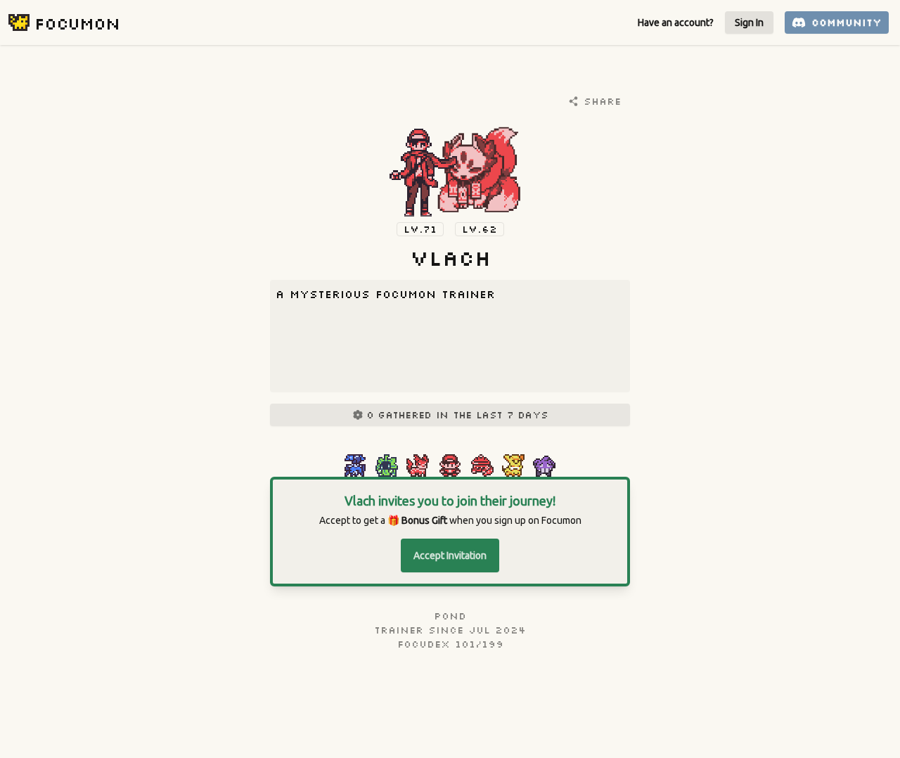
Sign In (749, 22)
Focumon (77, 23)
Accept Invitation (450, 555)
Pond (450, 616)
